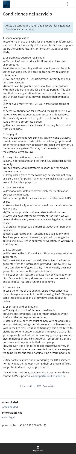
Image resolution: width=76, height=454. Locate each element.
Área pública (49, 385)
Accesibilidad (10, 407)
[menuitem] (38, 448)
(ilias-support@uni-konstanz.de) (47, 376)
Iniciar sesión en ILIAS (31, 385)
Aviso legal (8, 417)
